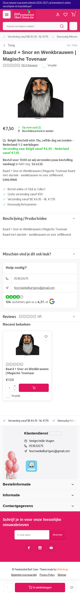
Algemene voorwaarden (24, 574)
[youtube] (51, 547)
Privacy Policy (47, 574)
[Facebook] (28, 547)
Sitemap (61, 574)
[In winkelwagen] (34, 388)
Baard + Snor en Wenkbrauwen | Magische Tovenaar (27, 371)
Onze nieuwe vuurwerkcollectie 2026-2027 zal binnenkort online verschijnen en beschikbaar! (37, 4)
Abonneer (57, 534)
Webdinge (62, 569)
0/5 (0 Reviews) (29, 65)
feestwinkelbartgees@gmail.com (34, 288)
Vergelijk (52, 65)
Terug (11, 45)
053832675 (21, 278)
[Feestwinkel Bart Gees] (24, 14)
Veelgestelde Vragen (41, 441)
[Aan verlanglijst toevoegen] (46, 336)
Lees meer (10, 179)
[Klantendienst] (55, 433)
